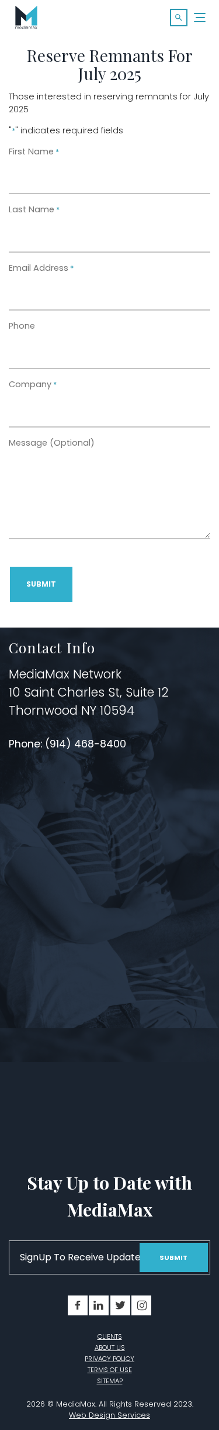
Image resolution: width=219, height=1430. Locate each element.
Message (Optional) (52, 443)
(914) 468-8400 (87, 744)
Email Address (41, 268)
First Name (34, 151)
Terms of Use (110, 1369)
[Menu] (200, 17)
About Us (110, 1347)
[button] (178, 17)
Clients (110, 1336)
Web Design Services (109, 1415)
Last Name (34, 209)
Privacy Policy (109, 1358)
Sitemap (110, 1381)
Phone (22, 326)
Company (33, 384)
